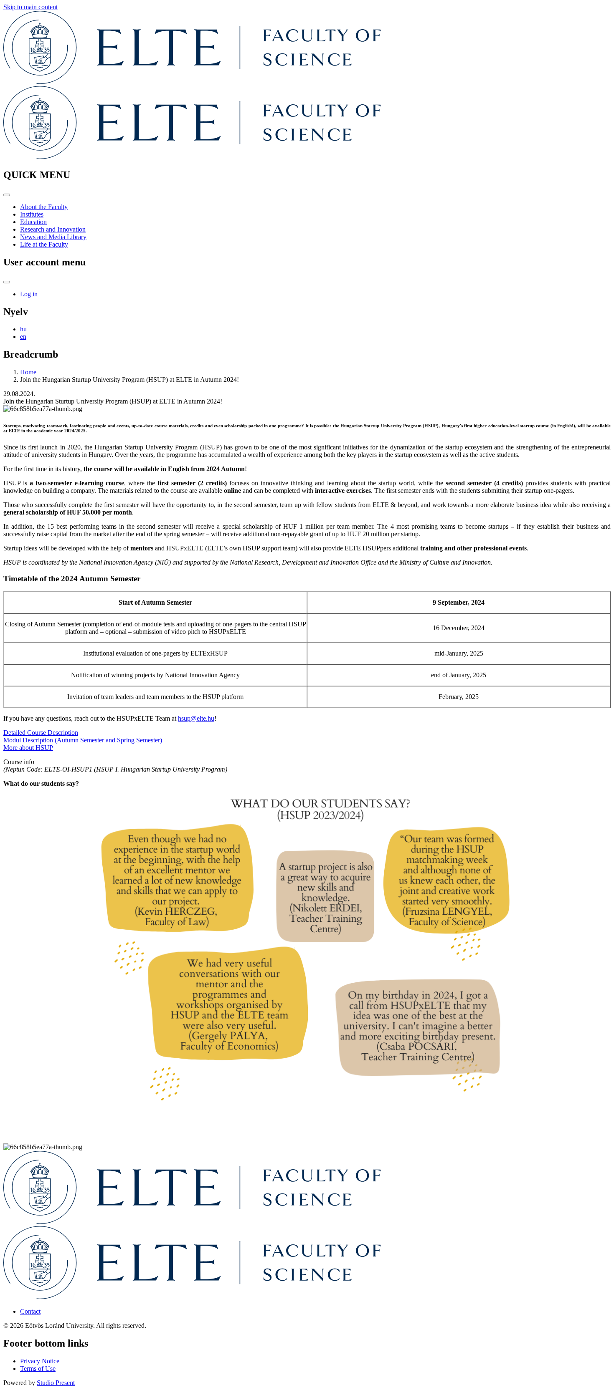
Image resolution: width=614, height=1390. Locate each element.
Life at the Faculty (44, 244)
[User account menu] (6, 282)
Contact (30, 1311)
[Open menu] (6, 195)
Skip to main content (30, 6)
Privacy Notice (39, 1361)
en (23, 336)
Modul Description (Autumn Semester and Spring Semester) (82, 740)
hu (23, 329)
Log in (29, 294)
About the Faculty (44, 206)
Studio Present (56, 1382)
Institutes (31, 214)
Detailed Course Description (40, 732)
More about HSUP (28, 747)
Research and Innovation (53, 229)
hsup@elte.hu (196, 718)
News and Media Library (53, 236)
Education (33, 221)
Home (28, 372)
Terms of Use (38, 1368)
